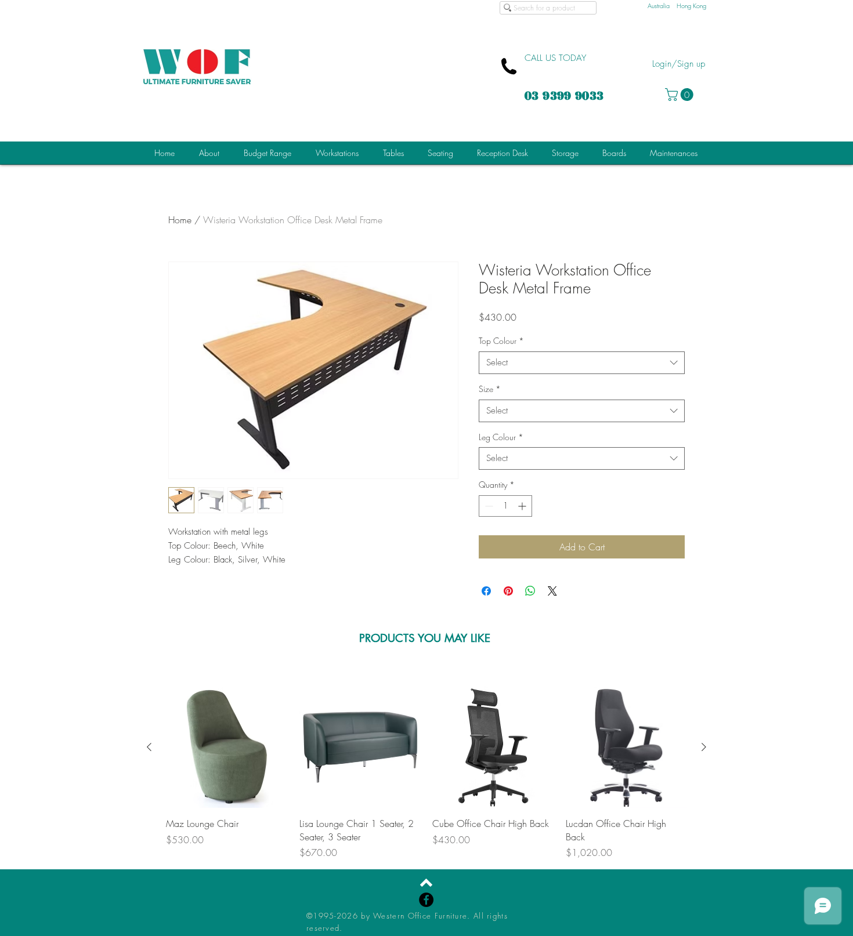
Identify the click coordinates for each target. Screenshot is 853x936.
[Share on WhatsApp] (530, 591)
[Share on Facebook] (486, 591)
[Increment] (523, 506)
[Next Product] (704, 747)
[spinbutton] (505, 506)
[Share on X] (552, 591)
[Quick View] (227, 747)
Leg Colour (501, 436)
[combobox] (582, 362)
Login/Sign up (678, 64)
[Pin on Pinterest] (508, 591)
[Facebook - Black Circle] (426, 900)
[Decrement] (487, 506)
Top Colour (501, 340)
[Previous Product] (149, 747)
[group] (426, 773)
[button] (680, 94)
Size (490, 388)
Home (179, 219)
